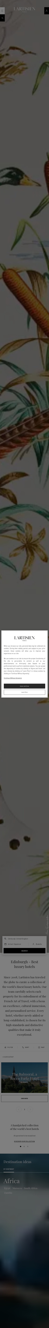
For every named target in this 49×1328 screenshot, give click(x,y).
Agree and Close (24, 686)
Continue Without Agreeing (13, 678)
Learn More (24, 692)
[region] (24, 664)
